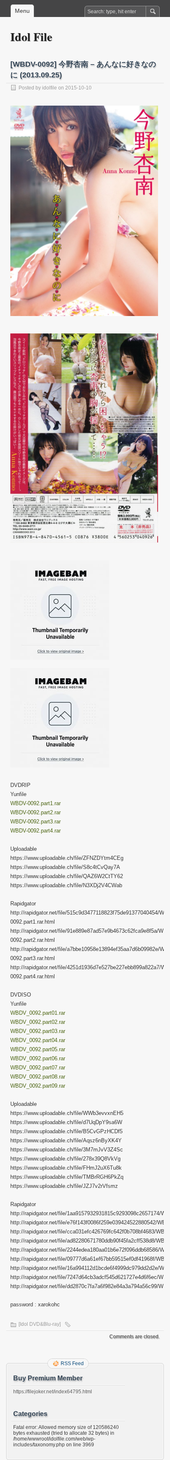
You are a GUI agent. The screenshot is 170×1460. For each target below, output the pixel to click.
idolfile (49, 88)
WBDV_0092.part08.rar (37, 1077)
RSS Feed (72, 1363)
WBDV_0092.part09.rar (37, 1086)
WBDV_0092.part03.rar (37, 1031)
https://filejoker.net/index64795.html (52, 1392)
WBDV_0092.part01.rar (37, 1013)
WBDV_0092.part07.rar (37, 1067)
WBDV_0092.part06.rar (37, 1058)
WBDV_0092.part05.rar (37, 1049)
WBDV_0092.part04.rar (37, 1040)
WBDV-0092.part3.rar (35, 821)
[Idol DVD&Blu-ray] (40, 1324)
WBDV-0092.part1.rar (35, 803)
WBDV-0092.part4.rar (35, 831)
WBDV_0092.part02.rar (37, 1022)
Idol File (31, 36)
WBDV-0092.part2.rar (35, 812)
